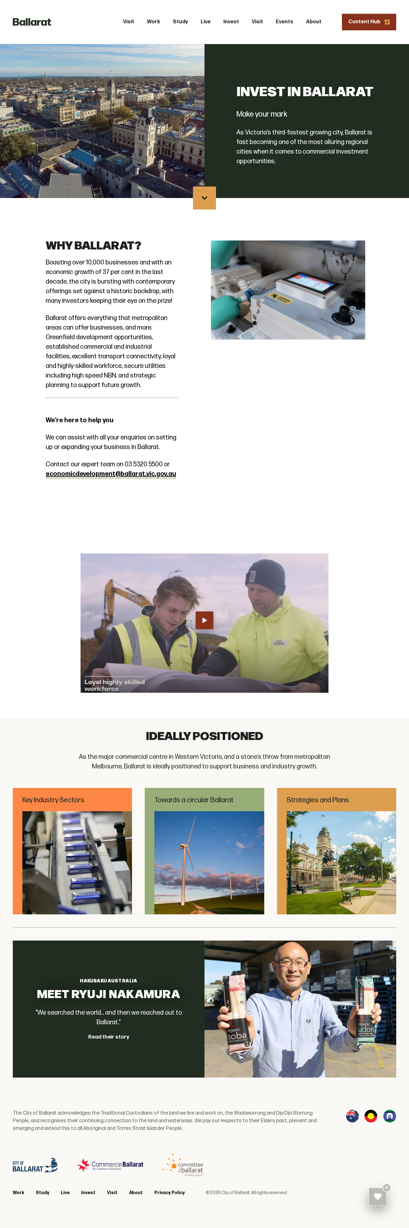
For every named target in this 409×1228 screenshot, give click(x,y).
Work (18, 1192)
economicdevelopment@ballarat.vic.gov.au (111, 474)
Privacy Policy (169, 1192)
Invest (88, 1192)
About (136, 1192)
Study (42, 1192)
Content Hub (364, 22)
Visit (112, 1192)
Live (65, 1192)
